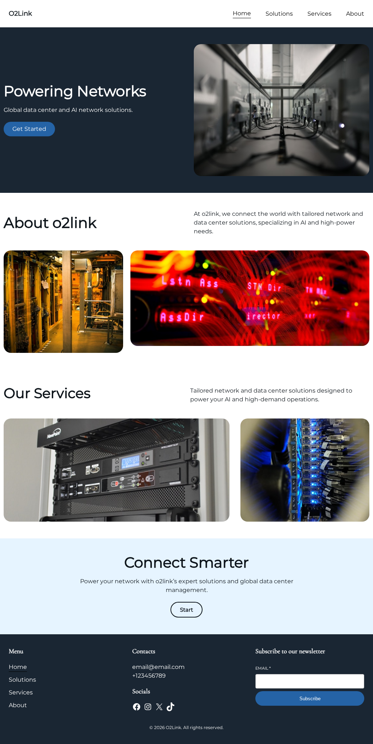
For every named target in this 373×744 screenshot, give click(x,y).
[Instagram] (148, 706)
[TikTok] (170, 706)
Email (263, 668)
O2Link (20, 13)
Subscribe (310, 698)
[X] (159, 706)
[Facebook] (136, 706)
